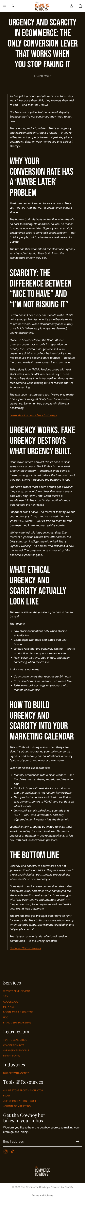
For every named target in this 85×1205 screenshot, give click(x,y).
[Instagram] (5, 1151)
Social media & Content (18, 1012)
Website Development (16, 991)
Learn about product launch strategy (33, 415)
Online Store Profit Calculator (23, 1090)
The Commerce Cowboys (35, 1187)
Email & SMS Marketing (17, 1022)
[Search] (13, 6)
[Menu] (4, 6)
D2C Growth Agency (16, 1073)
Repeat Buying (11, 1055)
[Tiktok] (12, 1151)
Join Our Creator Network (20, 1100)
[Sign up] (78, 1141)
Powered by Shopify (62, 1187)
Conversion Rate (13, 1045)
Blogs (6, 1095)
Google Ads (10, 1001)
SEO (5, 996)
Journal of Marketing (17, 1106)
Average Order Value (16, 1050)
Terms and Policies (42, 1195)
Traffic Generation (15, 1040)
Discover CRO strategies (25, 948)
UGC (5, 1017)
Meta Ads (8, 1007)
